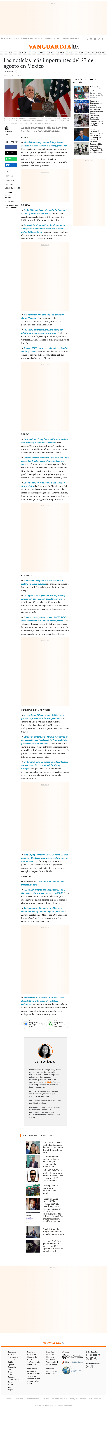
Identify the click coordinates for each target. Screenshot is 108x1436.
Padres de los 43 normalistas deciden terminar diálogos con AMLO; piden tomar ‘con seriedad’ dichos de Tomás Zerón (43, 228)
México (42, 53)
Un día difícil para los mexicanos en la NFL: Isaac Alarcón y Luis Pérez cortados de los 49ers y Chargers (44, 765)
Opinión (60, 53)
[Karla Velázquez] (45, 1051)
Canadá (9, 192)
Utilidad (90, 53)
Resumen (9, 184)
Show (69, 53)
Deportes (79, 53)
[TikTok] (99, 39)
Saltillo (32, 53)
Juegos (12, 53)
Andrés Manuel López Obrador (12, 206)
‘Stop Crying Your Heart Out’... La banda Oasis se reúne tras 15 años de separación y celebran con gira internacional (44, 858)
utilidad (48, 1082)
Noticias (7, 76)
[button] (4, 53)
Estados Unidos (9, 197)
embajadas (10, 180)
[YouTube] (95, 39)
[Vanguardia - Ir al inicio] (53, 46)
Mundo (51, 53)
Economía (100, 53)
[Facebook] (84, 39)
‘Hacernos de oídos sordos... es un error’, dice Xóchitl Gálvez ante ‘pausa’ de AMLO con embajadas (42, 1001)
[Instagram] (91, 39)
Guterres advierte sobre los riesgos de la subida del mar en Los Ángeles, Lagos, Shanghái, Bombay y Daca (45, 461)
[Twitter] (87, 39)
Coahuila (22, 53)
